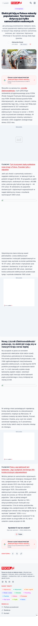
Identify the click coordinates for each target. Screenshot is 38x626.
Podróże (6, 596)
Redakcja (7, 610)
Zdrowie (18, 593)
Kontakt (6, 613)
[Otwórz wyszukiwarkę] (30, 3)
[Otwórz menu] (34, 3)
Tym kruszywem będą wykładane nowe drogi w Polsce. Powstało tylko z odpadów (18, 167)
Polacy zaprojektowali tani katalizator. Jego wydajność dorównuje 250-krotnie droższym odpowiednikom (18, 469)
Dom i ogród (29, 589)
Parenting (28, 593)
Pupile (15, 599)
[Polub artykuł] (30, 44)
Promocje (24, 596)
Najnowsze (7, 589)
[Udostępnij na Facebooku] (13, 553)
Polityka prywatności (11, 607)
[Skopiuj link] (21, 553)
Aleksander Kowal (17, 42)
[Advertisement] (19, 292)
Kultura (15, 596)
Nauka (23, 599)
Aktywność (18, 589)
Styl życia (7, 599)
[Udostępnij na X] (17, 553)
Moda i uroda (8, 593)
